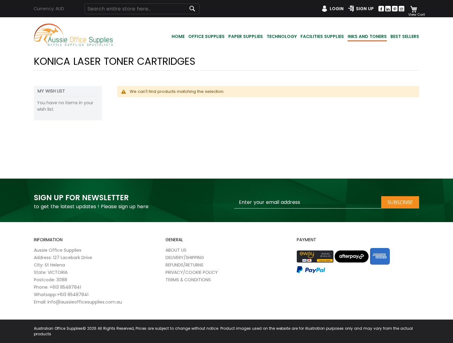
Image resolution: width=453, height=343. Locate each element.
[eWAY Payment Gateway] (315, 256)
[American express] (380, 256)
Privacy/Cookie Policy (191, 272)
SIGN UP (365, 9)
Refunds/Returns (184, 265)
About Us (175, 250)
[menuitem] (178, 36)
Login (337, 9)
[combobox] (142, 8)
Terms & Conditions (188, 280)
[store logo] (74, 35)
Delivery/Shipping (184, 257)
